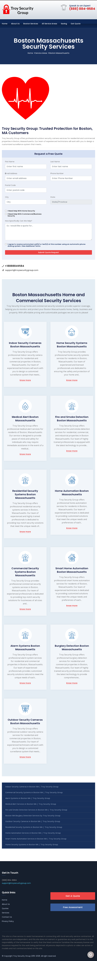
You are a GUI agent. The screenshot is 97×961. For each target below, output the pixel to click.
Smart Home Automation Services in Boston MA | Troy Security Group (35, 838)
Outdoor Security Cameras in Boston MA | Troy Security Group (32, 821)
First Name (9, 161)
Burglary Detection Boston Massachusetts (72, 647)
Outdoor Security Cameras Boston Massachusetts (25, 721)
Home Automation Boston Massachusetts (72, 492)
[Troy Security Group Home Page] (17, 9)
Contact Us (7, 917)
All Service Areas (49, 23)
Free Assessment (73, 907)
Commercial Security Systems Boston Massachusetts (25, 572)
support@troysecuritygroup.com (21, 270)
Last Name (55, 161)
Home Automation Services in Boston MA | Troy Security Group (33, 833)
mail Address (11, 173)
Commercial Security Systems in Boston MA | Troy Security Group (34, 792)
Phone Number (57, 173)
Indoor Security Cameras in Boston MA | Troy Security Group (31, 786)
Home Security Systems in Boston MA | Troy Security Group (31, 844)
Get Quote (75, 23)
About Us (15, 23)
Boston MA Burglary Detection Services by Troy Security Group (32, 815)
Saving (64, 23)
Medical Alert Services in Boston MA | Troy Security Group (30, 804)
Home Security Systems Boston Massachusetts (71, 344)
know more (25, 380)
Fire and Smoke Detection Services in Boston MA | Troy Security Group (36, 809)
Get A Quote (73, 895)
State (52, 197)
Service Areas (41, 53)
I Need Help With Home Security (21, 211)
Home (4, 23)
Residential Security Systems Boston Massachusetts (25, 494)
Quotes (5, 908)
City (7, 197)
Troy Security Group (22, 956)
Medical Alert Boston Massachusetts (25, 418)
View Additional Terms (30, 246)
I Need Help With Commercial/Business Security (24, 215)
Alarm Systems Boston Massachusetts (25, 647)
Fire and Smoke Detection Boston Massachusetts (71, 418)
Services (5, 912)
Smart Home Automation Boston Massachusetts (71, 570)
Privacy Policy (8, 921)
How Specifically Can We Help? (18, 221)
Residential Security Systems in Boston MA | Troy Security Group (33, 827)
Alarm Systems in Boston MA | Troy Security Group (27, 798)
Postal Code (10, 185)
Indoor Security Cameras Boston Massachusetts (25, 344)
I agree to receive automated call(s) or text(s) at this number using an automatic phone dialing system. (46, 245)
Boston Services (30, 23)
